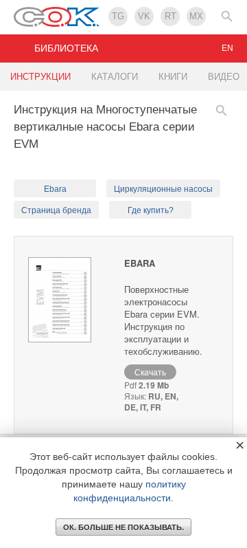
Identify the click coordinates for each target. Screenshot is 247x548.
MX (196, 16)
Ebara (55, 189)
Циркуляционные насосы (163, 189)
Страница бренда (56, 210)
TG (118, 16)
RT (170, 16)
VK (144, 16)
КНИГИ (172, 77)
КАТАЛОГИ (114, 77)
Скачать (150, 371)
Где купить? (151, 210)
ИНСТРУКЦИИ (40, 77)
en (227, 48)
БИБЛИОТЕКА (66, 48)
